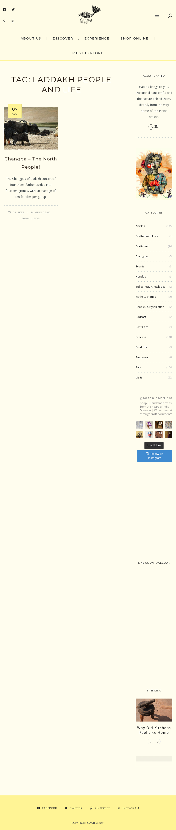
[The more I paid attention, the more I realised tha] (159, 434)
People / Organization (150, 307)
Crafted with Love (147, 236)
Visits (139, 377)
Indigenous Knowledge (150, 286)
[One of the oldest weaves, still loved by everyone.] (149, 425)
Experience (96, 38)
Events (140, 266)
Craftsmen (142, 246)
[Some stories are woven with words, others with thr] (168, 434)
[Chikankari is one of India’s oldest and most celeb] (139, 425)
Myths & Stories (146, 297)
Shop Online (135, 38)
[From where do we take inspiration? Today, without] (159, 425)
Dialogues (142, 256)
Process (141, 337)
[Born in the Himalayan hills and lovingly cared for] (149, 434)
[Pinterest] (4, 21)
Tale (138, 367)
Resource (142, 357)
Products (141, 347)
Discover (63, 38)
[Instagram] (13, 21)
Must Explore (87, 53)
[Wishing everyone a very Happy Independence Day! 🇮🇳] (168, 425)
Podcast (141, 317)
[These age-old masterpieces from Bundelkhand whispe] (139, 434)
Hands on (142, 276)
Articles (140, 226)
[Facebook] (4, 9)
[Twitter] (13, 9)
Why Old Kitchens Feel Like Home (154, 730)
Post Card (142, 327)
